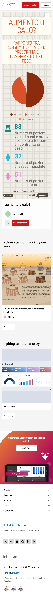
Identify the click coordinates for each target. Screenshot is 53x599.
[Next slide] (11, 327)
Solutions (7, 500)
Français (37, 530)
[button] (17, 114)
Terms (6, 572)
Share (9, 195)
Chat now (21, 525)
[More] (47, 16)
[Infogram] (10, 5)
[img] (35, 89)
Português (21, 530)
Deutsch (13, 530)
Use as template (31, 5)
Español (30, 530)
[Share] (7, 223)
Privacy (15, 572)
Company (8, 510)
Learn (6, 505)
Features (7, 495)
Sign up (46, 5)
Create (6, 490)
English (6, 530)
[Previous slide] (5, 327)
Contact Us (8, 525)
